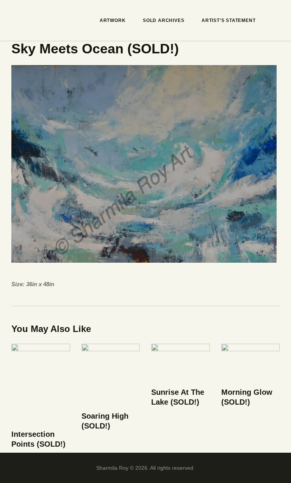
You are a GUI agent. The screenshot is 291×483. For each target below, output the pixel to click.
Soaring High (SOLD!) (104, 421)
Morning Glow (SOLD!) (246, 397)
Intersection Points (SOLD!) (38, 439)
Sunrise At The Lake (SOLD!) (177, 397)
